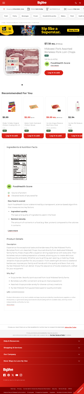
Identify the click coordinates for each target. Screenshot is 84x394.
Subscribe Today (70, 327)
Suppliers (52, 392)
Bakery (63, 16)
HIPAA (70, 388)
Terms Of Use (62, 388)
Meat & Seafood (12, 22)
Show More (10, 304)
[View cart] (80, 3)
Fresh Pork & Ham (25, 22)
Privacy (19, 388)
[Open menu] (3, 3)
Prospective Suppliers (41, 392)
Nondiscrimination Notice (64, 392)
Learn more (13, 231)
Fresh (6, 16)
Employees (30, 392)
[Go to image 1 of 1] (22, 85)
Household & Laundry (49, 16)
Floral (72, 16)
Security (54, 388)
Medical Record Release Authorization (15, 392)
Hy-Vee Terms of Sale (57, 335)
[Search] (75, 3)
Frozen (35, 16)
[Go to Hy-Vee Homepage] (42, 3)
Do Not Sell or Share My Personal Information (37, 388)
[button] (55, 65)
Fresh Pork (35, 22)
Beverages (25, 16)
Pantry (15, 16)
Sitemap (13, 388)
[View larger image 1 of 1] (22, 61)
